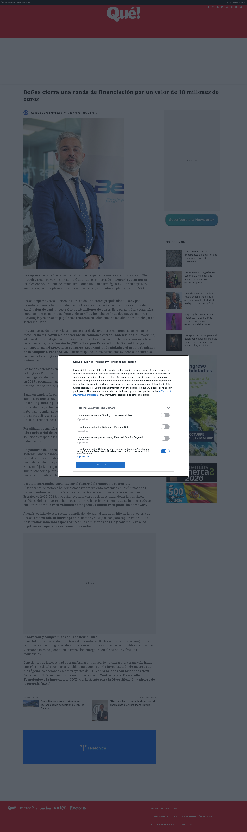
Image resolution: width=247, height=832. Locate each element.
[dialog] (123, 416)
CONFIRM (100, 464)
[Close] (181, 362)
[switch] (165, 415)
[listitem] (123, 408)
